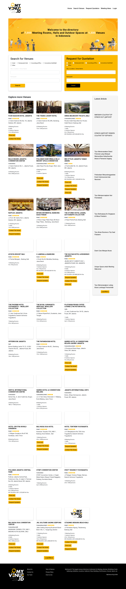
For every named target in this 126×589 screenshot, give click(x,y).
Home (70, 8)
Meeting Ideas (106, 8)
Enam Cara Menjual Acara (103, 251)
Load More (105, 291)
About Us (29, 569)
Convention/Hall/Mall (51, 63)
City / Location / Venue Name (18, 68)
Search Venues (78, 8)
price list (12, 135)
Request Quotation (92, 8)
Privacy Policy (49, 572)
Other (13, 65)
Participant (13, 76)
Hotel (13, 63)
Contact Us (30, 572)
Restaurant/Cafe (23, 63)
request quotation (42, 185)
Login (115, 8)
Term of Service (50, 569)
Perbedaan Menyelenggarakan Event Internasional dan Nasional (104, 177)
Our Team (29, 575)
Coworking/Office (36, 63)
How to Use (49, 575)
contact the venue (14, 138)
